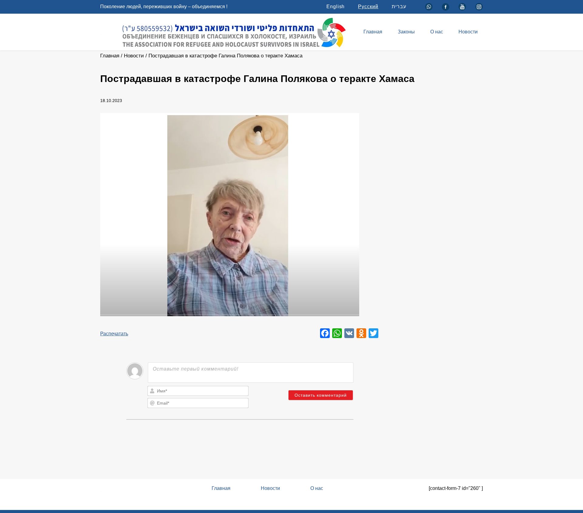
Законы (406, 31)
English (335, 6)
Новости (468, 31)
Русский (368, 6)
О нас (436, 31)
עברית (399, 6)
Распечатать (114, 333)
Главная (372, 31)
